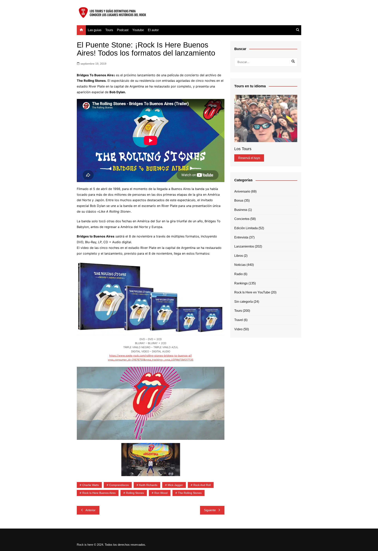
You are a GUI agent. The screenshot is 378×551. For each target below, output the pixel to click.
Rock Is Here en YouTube (252, 292)
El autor (153, 30)
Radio (238, 274)
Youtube (138, 30)
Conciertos (241, 219)
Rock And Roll (202, 485)
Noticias (240, 264)
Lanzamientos (244, 246)
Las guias (94, 30)
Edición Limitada (246, 228)
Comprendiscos (119, 485)
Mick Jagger (175, 485)
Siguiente (210, 510)
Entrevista (241, 237)
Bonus (238, 200)
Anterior (90, 510)
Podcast (122, 30)
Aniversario (242, 191)
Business (240, 209)
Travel (238, 320)
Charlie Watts (90, 485)
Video (238, 329)
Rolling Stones (135, 492)
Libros (238, 255)
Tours (109, 30)
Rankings (241, 283)
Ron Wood (161, 492)
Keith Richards (148, 485)
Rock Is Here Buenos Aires (99, 492)
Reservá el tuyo (249, 158)
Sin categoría (243, 301)
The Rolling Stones (190, 492)
